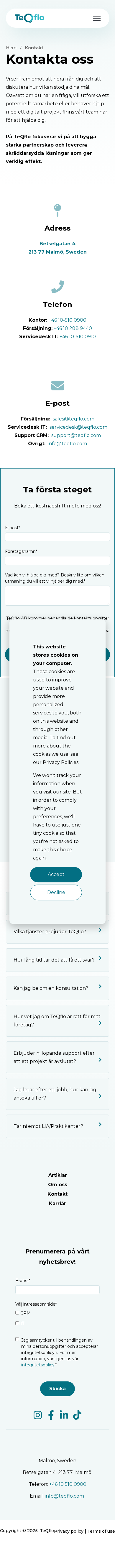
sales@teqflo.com (73, 419)
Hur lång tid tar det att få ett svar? (54, 960)
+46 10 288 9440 (73, 328)
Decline (56, 892)
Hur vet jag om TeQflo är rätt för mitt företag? (57, 1021)
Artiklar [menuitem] (57, 1175)
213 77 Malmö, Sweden (58, 252)
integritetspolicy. (38, 1365)
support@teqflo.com (76, 435)
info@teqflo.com (67, 443)
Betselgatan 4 (57, 244)
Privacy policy (68, 1531)
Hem (11, 47)
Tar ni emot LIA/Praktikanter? (48, 1126)
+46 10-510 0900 (67, 320)
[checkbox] (57, 1319)
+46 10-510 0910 (78, 336)
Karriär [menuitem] (57, 1203)
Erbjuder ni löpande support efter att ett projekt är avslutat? (54, 1057)
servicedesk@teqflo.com (78, 427)
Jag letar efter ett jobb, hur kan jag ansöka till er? (55, 1094)
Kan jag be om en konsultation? (51, 988)
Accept (56, 874)
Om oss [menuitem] (57, 1184)
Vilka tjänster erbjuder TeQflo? (50, 931)
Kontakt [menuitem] (57, 1194)
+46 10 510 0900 (67, 1484)
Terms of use (101, 1531)
